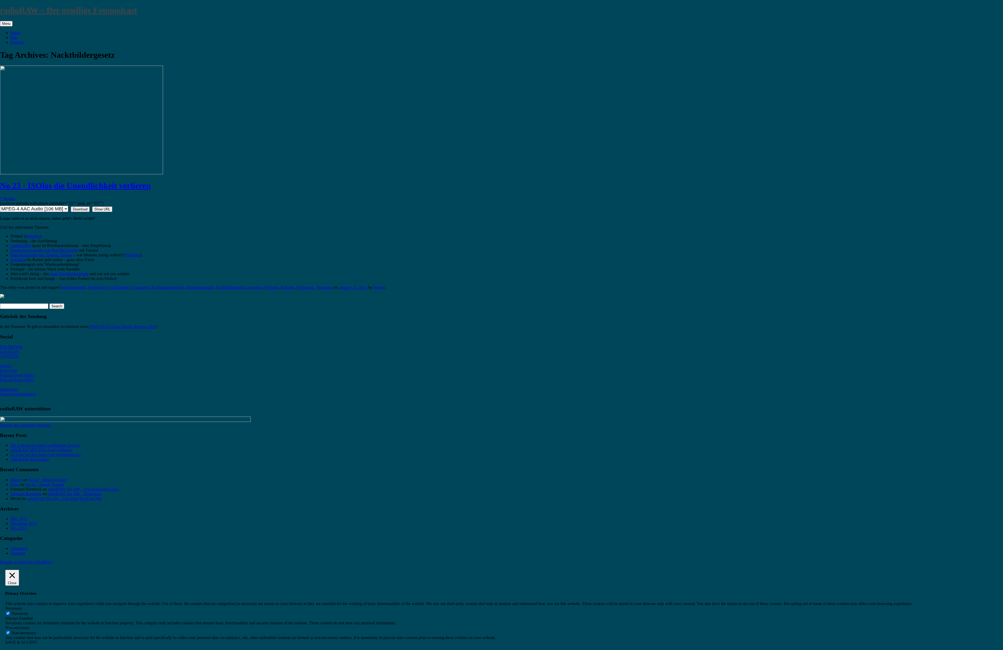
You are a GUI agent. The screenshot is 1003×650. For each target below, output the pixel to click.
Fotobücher (97, 287)
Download (80, 209)
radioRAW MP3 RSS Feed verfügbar (41, 450)
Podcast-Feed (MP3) (17, 380)
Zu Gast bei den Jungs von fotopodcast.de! (45, 454)
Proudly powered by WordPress (26, 562)
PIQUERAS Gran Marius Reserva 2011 (123, 326)
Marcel (379, 287)
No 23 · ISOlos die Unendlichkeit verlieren (75, 185)
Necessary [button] (13, 608)
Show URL (102, 209)
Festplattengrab (72, 287)
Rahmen (287, 287)
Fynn (14, 484)
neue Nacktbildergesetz (69, 274)
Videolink (133, 255)
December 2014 (23, 523)
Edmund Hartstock (26, 494)
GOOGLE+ (10, 351)
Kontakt (17, 42)
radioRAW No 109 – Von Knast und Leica (83, 489)
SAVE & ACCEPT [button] (21, 642)
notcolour (18, 259)
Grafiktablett (20, 245)
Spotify (6, 366)
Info (13, 37)
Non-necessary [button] (17, 627)
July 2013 (18, 528)
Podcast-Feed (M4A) (17, 375)
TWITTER (9, 356)
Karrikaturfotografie (167, 287)
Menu (6, 24)
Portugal (271, 287)
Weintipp (32, 236)
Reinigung (305, 287)
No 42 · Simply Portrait (47, 480)
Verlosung (324, 287)
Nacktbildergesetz (230, 287)
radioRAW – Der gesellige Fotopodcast (68, 10)
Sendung (17, 553)
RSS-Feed (8, 370)
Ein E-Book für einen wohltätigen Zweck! (45, 445)
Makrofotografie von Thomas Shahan (41, 255)
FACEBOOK (11, 347)
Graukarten (140, 287)
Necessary (19, 613)
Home (15, 33)
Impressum (9, 389)
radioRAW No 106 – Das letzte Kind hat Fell (64, 498)
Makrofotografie (199, 287)
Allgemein (19, 548)
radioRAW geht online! (29, 459)
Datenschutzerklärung (18, 394)
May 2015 (18, 518)
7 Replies (7, 198)
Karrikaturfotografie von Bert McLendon (44, 250)
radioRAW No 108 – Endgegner (75, 494)
